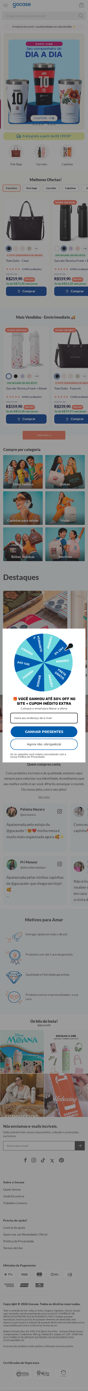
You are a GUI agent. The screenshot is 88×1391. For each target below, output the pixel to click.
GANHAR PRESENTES (44, 732)
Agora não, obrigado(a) (44, 744)
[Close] (80, 634)
